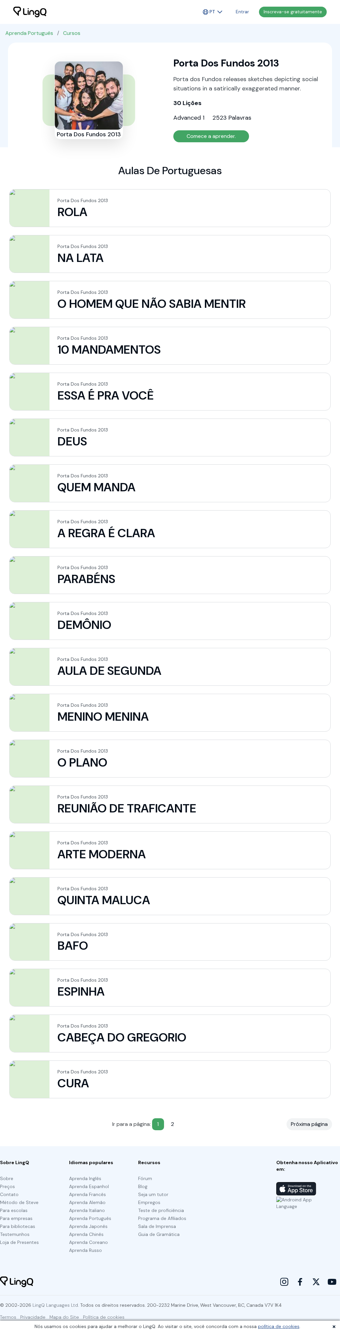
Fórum (145, 1178)
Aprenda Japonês (88, 1226)
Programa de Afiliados (162, 1218)
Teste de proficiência (161, 1210)
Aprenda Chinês (86, 1234)
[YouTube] (332, 1282)
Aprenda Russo (85, 1250)
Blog (142, 1186)
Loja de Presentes (19, 1242)
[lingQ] (29, 12)
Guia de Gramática (159, 1234)
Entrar (242, 12)
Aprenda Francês (87, 1194)
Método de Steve (19, 1202)
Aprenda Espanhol (89, 1186)
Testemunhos (15, 1234)
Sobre (6, 1178)
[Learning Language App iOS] (296, 1188)
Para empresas (16, 1218)
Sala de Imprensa (157, 1226)
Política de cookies (104, 1317)
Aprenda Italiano (87, 1210)
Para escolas (14, 1210)
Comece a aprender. (211, 136)
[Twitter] (316, 1282)
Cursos (71, 33)
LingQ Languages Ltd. (56, 1305)
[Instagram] (284, 1282)
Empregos (149, 1202)
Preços (7, 1186)
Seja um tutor (153, 1194)
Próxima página (309, 1124)
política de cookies (278, 1326)
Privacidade (32, 1317)
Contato (9, 1194)
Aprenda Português (29, 33)
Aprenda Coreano (88, 1242)
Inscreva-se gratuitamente (293, 12)
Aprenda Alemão (87, 1202)
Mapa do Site (64, 1317)
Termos (8, 1317)
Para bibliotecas (17, 1226)
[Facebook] (300, 1282)
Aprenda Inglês (85, 1178)
